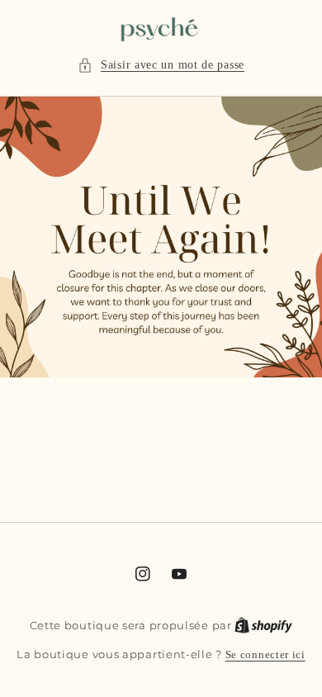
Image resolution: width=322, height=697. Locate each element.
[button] (161, 65)
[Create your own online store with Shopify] (263, 625)
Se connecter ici (265, 654)
